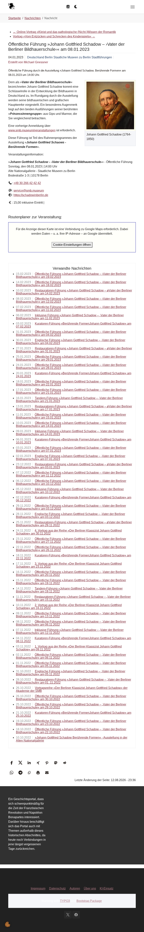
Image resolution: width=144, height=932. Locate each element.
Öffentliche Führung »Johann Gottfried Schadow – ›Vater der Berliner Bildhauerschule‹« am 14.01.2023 (71, 424)
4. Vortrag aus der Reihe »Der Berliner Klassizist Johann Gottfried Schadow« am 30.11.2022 (69, 532)
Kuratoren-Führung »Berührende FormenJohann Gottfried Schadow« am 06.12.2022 (73, 499)
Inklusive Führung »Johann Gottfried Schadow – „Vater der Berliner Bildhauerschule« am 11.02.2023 (70, 317)
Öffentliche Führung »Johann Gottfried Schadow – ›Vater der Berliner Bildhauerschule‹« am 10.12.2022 (71, 482)
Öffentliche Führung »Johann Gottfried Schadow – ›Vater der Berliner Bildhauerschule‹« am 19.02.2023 (71, 275)
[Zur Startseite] (11, 6)
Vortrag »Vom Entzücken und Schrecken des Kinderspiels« (54, 36)
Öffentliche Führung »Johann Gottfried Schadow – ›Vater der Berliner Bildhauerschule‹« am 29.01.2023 (71, 358)
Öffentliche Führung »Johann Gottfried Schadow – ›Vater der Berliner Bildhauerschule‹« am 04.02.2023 (71, 333)
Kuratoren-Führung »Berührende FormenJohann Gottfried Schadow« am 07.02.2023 (73, 325)
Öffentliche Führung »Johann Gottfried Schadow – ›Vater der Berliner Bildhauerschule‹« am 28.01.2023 (71, 366)
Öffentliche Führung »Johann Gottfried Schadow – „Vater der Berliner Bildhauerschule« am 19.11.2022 (71, 582)
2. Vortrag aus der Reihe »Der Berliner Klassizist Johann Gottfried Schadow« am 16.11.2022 (69, 606)
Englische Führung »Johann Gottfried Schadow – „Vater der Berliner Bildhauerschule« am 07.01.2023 (70, 457)
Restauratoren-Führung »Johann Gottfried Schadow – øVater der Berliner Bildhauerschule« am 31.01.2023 (74, 350)
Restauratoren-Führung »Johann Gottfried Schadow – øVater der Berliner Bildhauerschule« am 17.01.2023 (74, 408)
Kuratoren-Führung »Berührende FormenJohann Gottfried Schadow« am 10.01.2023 (73, 441)
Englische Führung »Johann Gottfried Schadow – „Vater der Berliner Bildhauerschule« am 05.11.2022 (70, 673)
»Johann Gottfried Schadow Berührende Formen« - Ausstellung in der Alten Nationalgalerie (71, 739)
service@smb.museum (29, 190)
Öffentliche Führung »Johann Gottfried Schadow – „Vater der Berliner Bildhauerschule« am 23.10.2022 (71, 722)
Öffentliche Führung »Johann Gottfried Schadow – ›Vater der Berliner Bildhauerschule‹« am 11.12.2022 (71, 474)
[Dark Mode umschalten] (76, 7)
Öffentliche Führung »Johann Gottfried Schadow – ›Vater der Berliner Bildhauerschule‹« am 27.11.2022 (71, 540)
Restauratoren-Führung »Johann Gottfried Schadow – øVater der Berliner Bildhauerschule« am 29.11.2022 (74, 524)
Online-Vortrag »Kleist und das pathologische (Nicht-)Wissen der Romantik (64, 31)
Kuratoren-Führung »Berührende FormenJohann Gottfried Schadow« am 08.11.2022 (73, 640)
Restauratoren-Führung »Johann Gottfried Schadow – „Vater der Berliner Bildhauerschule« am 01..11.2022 (73, 681)
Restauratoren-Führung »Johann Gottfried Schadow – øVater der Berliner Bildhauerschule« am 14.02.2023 (74, 292)
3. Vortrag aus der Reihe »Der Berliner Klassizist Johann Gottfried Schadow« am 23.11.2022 (69, 565)
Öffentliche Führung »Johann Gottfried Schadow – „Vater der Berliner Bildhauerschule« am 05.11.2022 (71, 664)
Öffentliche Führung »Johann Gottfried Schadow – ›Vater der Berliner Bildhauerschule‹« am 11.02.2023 (71, 308)
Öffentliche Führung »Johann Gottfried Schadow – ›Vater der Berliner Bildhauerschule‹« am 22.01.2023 (71, 383)
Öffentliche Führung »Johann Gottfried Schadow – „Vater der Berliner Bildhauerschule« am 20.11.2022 (71, 573)
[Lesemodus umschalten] (68, 7)
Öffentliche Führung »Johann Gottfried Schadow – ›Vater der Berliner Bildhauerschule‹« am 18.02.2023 (71, 284)
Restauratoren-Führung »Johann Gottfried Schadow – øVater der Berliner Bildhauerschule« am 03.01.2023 (74, 466)
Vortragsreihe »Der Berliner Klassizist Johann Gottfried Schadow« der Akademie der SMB (72, 689)
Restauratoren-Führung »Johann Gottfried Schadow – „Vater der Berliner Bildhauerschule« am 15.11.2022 (73, 598)
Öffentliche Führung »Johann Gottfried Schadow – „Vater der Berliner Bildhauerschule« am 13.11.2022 (71, 615)
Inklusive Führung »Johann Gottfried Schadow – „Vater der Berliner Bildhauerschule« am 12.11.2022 (70, 631)
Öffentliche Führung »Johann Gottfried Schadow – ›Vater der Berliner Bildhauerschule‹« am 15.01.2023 (71, 416)
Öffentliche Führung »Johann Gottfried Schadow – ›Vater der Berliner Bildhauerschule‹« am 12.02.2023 (71, 300)
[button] (11, 762)
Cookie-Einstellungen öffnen (72, 244)
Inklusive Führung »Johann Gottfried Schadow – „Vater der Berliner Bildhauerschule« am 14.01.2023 (70, 433)
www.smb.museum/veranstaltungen (32, 130)
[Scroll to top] (135, 923)
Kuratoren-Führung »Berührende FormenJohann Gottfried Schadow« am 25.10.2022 (73, 714)
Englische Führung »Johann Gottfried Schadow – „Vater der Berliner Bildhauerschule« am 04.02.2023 (70, 342)
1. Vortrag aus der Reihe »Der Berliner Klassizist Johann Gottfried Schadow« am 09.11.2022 (69, 648)
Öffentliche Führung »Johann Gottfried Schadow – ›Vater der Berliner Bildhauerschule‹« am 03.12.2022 (71, 507)
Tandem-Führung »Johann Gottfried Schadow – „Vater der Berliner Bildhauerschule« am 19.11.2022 (69, 590)
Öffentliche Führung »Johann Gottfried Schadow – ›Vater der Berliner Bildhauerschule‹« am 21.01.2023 (71, 391)
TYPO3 (65, 900)
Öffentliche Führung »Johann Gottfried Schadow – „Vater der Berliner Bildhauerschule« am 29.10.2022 (71, 706)
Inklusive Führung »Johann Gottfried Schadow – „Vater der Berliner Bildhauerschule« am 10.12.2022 (70, 491)
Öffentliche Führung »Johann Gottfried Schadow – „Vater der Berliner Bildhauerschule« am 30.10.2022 (71, 698)
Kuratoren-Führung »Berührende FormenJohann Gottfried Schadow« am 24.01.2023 (73, 375)
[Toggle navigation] (132, 7)
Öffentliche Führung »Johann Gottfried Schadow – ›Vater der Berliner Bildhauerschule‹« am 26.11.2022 (71, 549)
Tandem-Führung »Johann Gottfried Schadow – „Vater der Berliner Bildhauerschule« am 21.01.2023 (69, 399)
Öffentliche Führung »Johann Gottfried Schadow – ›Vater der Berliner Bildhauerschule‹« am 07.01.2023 (71, 449)
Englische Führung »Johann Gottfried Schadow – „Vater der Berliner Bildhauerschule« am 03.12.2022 (70, 515)
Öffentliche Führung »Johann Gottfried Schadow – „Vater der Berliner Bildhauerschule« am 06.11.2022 (71, 623)
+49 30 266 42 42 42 (27, 183)
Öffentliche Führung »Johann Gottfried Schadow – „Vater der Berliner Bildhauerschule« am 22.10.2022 (71, 731)
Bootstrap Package (89, 900)
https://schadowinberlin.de (31, 195)
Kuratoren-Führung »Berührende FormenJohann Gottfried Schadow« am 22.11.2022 (73, 557)
